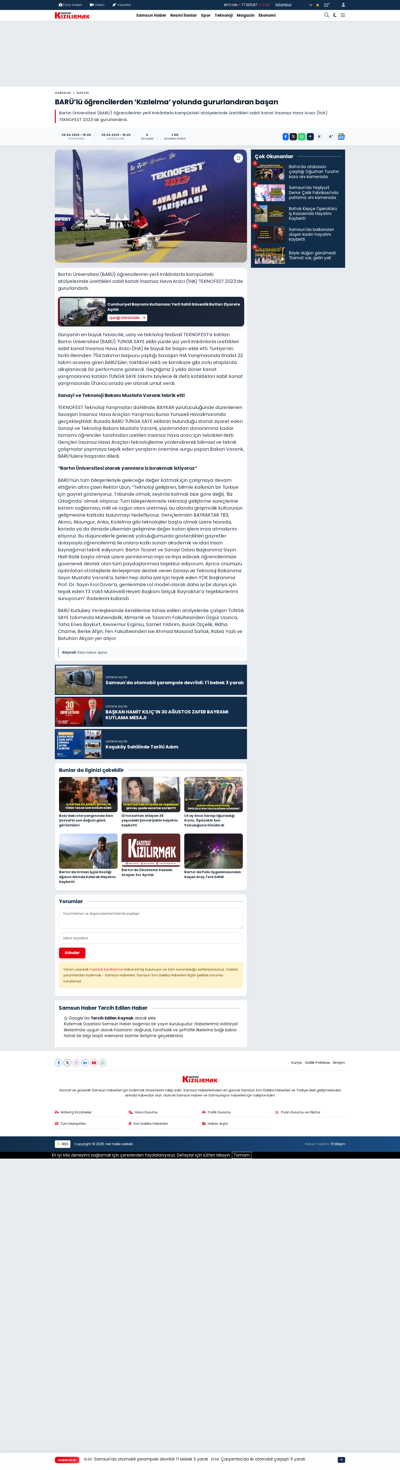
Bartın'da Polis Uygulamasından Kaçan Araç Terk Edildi (212, 874)
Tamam (242, 1155)
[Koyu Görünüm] (335, 16)
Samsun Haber (151, 15)
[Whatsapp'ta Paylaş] (302, 136)
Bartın (83, 93)
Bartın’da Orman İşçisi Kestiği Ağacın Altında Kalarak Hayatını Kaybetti (87, 877)
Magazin (246, 15)
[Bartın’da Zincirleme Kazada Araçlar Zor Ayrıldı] (151, 850)
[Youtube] (94, 1063)
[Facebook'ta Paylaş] (286, 136)
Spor (206, 15)
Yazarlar (124, 4)
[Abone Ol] (341, 136)
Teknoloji (224, 15)
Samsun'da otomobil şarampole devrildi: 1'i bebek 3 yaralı (151, 1459)
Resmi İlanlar (183, 15)
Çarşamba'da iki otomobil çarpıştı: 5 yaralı (263, 1459)
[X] (67, 1063)
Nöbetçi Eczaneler (76, 1112)
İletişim (339, 1062)
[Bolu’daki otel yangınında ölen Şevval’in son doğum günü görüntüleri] (88, 794)
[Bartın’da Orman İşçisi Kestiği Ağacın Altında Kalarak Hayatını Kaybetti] (88, 851)
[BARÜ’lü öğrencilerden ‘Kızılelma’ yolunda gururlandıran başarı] (151, 206)
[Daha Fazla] (310, 136)
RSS (64, 1143)
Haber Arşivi (218, 1123)
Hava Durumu (146, 1112)
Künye (296, 1062)
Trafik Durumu (219, 1112)
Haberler (63, 93)
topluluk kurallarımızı (107, 969)
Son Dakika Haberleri (150, 1123)
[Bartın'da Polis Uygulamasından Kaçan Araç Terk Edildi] (213, 851)
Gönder (72, 953)
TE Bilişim (337, 1143)
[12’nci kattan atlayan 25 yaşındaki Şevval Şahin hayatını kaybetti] (151, 794)
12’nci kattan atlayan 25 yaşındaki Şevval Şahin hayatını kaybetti (150, 820)
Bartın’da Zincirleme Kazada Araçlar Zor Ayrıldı (147, 872)
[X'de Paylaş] (293, 136)
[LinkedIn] (85, 1063)
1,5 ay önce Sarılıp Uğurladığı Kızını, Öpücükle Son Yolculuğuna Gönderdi (209, 820)
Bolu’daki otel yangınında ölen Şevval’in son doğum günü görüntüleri (86, 820)
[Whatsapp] (102, 1063)
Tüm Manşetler (73, 1123)
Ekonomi (267, 15)
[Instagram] (76, 1063)
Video (100, 4)
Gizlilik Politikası (317, 1062)
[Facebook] (58, 1063)
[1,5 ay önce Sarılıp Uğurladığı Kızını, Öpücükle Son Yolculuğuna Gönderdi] (213, 794)
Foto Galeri (72, 4)
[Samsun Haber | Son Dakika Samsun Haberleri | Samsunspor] (72, 15)
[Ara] (326, 16)
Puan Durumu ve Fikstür (300, 1112)
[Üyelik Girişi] (341, 5)
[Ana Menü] (343, 16)
